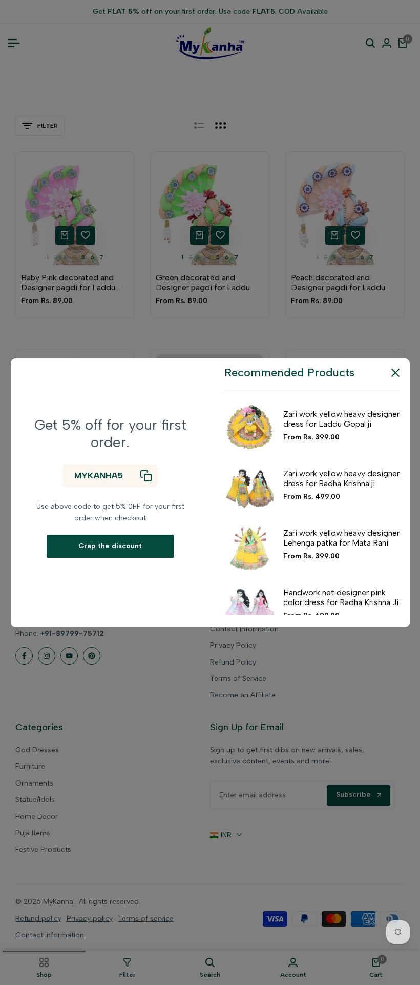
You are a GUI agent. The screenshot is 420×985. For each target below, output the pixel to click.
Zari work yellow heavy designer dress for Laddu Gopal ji (341, 419)
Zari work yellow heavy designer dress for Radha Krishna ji (341, 478)
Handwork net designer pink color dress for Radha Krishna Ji (340, 597)
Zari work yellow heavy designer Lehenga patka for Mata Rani (341, 538)
